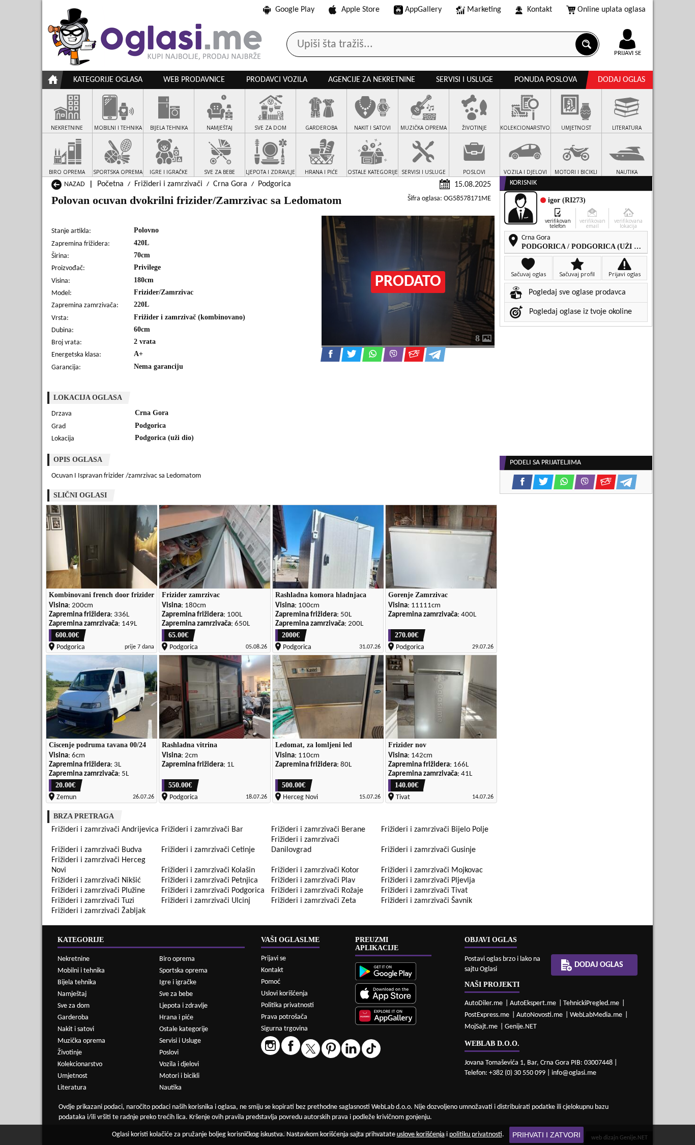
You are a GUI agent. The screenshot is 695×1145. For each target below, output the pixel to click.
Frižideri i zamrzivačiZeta (313, 901)
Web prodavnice (194, 80)
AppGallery (423, 10)
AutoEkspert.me (533, 1003)
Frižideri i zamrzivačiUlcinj (205, 901)
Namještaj (71, 994)
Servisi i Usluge (180, 1041)
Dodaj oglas (621, 80)
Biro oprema (177, 959)
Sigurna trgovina (284, 1029)
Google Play (294, 10)
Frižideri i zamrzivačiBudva (96, 850)
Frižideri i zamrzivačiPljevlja (428, 880)
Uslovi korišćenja (284, 993)
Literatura (71, 1088)
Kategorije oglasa (107, 80)
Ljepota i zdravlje (183, 1006)
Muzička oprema (81, 1041)
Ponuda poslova (545, 80)
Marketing (484, 10)
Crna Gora (230, 184)
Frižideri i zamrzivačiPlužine (98, 891)
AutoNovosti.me (539, 1015)
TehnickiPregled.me (591, 1003)
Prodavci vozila (276, 80)
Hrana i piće (176, 1017)
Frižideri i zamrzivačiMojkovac (432, 870)
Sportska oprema (183, 971)
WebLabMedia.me (596, 1015)
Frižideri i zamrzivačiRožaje (317, 891)
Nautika (170, 1088)
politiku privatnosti (475, 1134)
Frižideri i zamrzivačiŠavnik (426, 901)
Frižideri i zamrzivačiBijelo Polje (434, 830)
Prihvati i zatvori (546, 1135)
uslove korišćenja (421, 1134)
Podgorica (274, 184)
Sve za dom (73, 1006)
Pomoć (270, 982)
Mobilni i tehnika (81, 971)
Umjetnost (72, 1076)
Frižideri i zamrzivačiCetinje (208, 850)
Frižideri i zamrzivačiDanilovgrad (305, 845)
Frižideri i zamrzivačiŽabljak (98, 911)
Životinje (69, 1052)
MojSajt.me (481, 1027)
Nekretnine (73, 959)
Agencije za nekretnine (371, 80)
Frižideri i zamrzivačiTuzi (92, 901)
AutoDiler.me (484, 1003)
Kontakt (539, 10)
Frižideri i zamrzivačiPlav (313, 880)
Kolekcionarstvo (79, 1064)
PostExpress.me (487, 1015)
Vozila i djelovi (179, 1064)
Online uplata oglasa (611, 10)
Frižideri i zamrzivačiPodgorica (213, 891)
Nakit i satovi (75, 1029)
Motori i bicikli (179, 1076)
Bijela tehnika (76, 982)
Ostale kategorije (183, 1029)
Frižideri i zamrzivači (168, 184)
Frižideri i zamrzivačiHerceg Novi (98, 865)
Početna (110, 184)
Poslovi (169, 1052)
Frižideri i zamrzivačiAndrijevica (105, 830)
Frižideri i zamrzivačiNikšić (96, 880)
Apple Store (360, 10)
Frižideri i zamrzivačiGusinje (428, 850)
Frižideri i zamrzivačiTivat (424, 891)
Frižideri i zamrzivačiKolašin (208, 870)
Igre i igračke (177, 982)
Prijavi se (273, 958)
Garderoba (73, 1017)
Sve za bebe (176, 994)
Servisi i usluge (464, 80)
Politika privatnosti (287, 1005)
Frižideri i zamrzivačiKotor (315, 870)
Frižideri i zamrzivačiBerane (318, 830)
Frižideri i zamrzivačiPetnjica (209, 880)
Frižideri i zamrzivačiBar (202, 830)
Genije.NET (521, 1027)
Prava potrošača (284, 1017)
